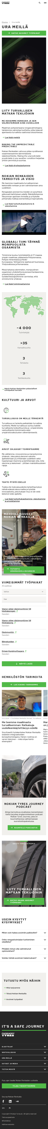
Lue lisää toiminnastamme (17, 284)
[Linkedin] (10, 1101)
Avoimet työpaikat (14, 999)
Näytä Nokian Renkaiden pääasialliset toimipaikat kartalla (20, 389)
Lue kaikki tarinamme (26, 685)
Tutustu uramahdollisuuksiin (22, 570)
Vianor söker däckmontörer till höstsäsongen (16, 610)
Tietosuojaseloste (8, 1117)
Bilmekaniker (8, 641)
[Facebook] (3, 1101)
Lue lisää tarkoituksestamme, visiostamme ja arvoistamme (25, 500)
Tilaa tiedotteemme (24, 1086)
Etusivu (5, 22)
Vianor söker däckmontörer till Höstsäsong (16, 621)
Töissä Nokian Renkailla (16, 993)
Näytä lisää (26, 664)
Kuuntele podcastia (26, 828)
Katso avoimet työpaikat (26, 33)
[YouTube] (17, 1101)
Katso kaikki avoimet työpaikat (22, 901)
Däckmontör (8, 632)
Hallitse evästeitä (8, 1124)
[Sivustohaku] (39, 3)
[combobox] (24, 592)
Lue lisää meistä (12, 137)
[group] (21, 717)
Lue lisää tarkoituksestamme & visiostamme (19, 205)
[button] (24, 222)
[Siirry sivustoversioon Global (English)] (3, 1108)
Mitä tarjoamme (13, 988)
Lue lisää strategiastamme (17, 165)
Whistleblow (6, 1121)
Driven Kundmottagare (13, 651)
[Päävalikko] (45, 3)
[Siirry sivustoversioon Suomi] (10, 1108)
